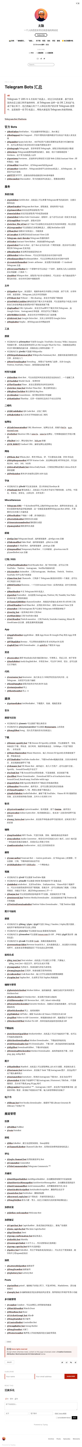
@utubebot (12, 884)
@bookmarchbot (15, 258)
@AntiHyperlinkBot (17, 1179)
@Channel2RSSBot (16, 601)
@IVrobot (11, 241)
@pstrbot (11, 595)
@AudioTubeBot (15, 793)
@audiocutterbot (15, 845)
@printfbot (12, 1285)
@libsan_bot (13, 1103)
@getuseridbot (14, 210)
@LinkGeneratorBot (17, 427)
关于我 (38, 41)
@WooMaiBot (13, 515)
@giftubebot (13, 1014)
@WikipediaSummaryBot (19, 355)
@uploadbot (13, 308)
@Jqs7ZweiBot (14, 1232)
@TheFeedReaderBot (17, 565)
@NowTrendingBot (16, 361)
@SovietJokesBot (15, 519)
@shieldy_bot (13, 1239)
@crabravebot (14, 974)
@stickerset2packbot (17, 1034)
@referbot (12, 434)
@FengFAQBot (14, 1200)
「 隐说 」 (30, 41)
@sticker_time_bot (16, 388)
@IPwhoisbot (13, 473)
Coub (36, 941)
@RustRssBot (13, 591)
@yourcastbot (14, 858)
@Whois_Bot (13, 457)
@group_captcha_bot (17, 1246)
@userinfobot (13, 213)
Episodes (66, 1439)
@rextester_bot (14, 677)
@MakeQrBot (13, 415)
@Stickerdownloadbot (18, 1040)
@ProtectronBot (15, 1333)
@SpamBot (12, 142)
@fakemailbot (14, 542)
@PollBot (11, 1127)
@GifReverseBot (15, 1000)
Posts (59, 1439)
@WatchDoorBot (15, 1308)
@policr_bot (13, 1250)
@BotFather (13, 131)
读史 (48, 41)
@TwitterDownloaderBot (19, 904)
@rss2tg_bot (13, 612)
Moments (76, 1439)
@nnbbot (11, 275)
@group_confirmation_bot (19, 1236)
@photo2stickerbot (16, 990)
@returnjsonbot (15, 687)
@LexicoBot (13, 658)
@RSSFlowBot (14, 585)
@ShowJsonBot (14, 691)
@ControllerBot (15, 1322)
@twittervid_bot (15, 897)
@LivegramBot (14, 227)
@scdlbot (11, 776)
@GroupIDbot (13, 220)
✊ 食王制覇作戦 (67, 41)
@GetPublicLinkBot (17, 301)
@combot (11, 1305)
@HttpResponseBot (16, 460)
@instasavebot (14, 1077)
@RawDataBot (14, 206)
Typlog (13, 1445)
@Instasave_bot (14, 1070)
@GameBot (12, 168)
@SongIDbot (13, 730)
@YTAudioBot (14, 759)
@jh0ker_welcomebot (18, 1213)
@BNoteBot (12, 255)
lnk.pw (38, 440)
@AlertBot (12, 377)
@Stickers (12, 152)
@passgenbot (13, 526)
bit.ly (63, 427)
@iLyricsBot (13, 813)
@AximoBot (13, 571)
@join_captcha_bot (16, 1229)
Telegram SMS (14, 505)
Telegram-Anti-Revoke (18, 238)
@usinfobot (12, 217)
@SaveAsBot (13, 1080)
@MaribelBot (13, 1066)
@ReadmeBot (13, 252)
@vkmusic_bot (14, 766)
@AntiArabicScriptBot (18, 1189)
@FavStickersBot (15, 1010)
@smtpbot (12, 545)
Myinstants (50, 727)
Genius (58, 809)
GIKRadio (31, 864)
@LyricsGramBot (15, 809)
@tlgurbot (12, 291)
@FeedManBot (14, 605)
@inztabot (12, 608)
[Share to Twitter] (62, 1362)
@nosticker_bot (15, 1193)
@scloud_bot (13, 773)
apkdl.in (44, 645)
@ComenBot (13, 1163)
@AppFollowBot (15, 635)
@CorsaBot (12, 234)
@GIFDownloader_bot (18, 1044)
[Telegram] (41, 58)
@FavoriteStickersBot (18, 1004)
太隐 (41, 25)
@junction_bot (14, 578)
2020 (9, 1342)
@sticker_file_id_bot (17, 224)
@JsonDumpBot (14, 684)
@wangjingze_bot (15, 970)
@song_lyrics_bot (15, 819)
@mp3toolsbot (14, 835)
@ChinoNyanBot (15, 790)
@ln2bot (11, 440)
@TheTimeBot (14, 384)
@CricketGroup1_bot (17, 1315)
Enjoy (9, 1362)
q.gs (70, 427)
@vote (10, 1130)
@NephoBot (13, 322)
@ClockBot (12, 381)
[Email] (38, 58)
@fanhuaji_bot (14, 490)
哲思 (43, 41)
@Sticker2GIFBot (15, 1021)
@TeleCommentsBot (17, 1166)
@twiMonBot (13, 619)
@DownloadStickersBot (19, 1051)
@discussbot (13, 179)
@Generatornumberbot (18, 522)
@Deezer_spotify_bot (17, 743)
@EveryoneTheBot (16, 269)
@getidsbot (12, 200)
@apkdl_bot (13, 645)
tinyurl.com (12, 430)
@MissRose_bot (14, 1312)
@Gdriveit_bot (14, 318)
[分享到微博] (67, 1362)
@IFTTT (11, 175)
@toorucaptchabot (16, 1243)
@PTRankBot (13, 641)
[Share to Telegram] (75, 1362)
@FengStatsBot (14, 1319)
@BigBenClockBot (16, 391)
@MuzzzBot (13, 786)
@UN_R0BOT (13, 444)
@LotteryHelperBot (16, 1266)
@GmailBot (12, 165)
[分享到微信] (71, 1362)
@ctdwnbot (12, 395)
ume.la (34, 434)
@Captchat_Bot (14, 1225)
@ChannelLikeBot (16, 1146)
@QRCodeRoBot (15, 411)
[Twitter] (44, 58)
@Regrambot (13, 1087)
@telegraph (13, 148)
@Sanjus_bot (13, 894)
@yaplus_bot (13, 977)
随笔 (58, 41)
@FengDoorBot (14, 1329)
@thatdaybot (13, 398)
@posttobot (13, 245)
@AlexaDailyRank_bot (18, 467)
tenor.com (43, 934)
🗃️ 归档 (11, 41)
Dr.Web (22, 315)
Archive (51, 1439)
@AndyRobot (13, 661)
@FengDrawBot (14, 1269)
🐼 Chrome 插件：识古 (41, 44)
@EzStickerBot (14, 997)
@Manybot (12, 231)
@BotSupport (13, 135)
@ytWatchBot (14, 616)
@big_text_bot (14, 960)
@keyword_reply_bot (17, 1196)
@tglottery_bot (14, 1273)
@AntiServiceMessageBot (20, 1182)
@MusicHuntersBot (16, 753)
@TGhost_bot (13, 298)
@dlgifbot (12, 1047)
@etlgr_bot (12, 538)
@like (10, 1143)
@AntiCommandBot (17, 1186)
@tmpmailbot (14, 549)
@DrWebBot (13, 315)
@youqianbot (13, 967)
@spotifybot (13, 783)
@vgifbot (11, 1017)
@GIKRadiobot (14, 864)
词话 (53, 41)
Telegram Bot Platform (15, 119)
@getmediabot (14, 703)
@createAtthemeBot (17, 262)
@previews (12, 158)
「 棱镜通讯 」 (21, 41)
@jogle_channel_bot (16, 1159)
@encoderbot (13, 839)
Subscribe (41, 35)
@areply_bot (13, 1292)
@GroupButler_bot (16, 1326)
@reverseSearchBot (16, 944)
